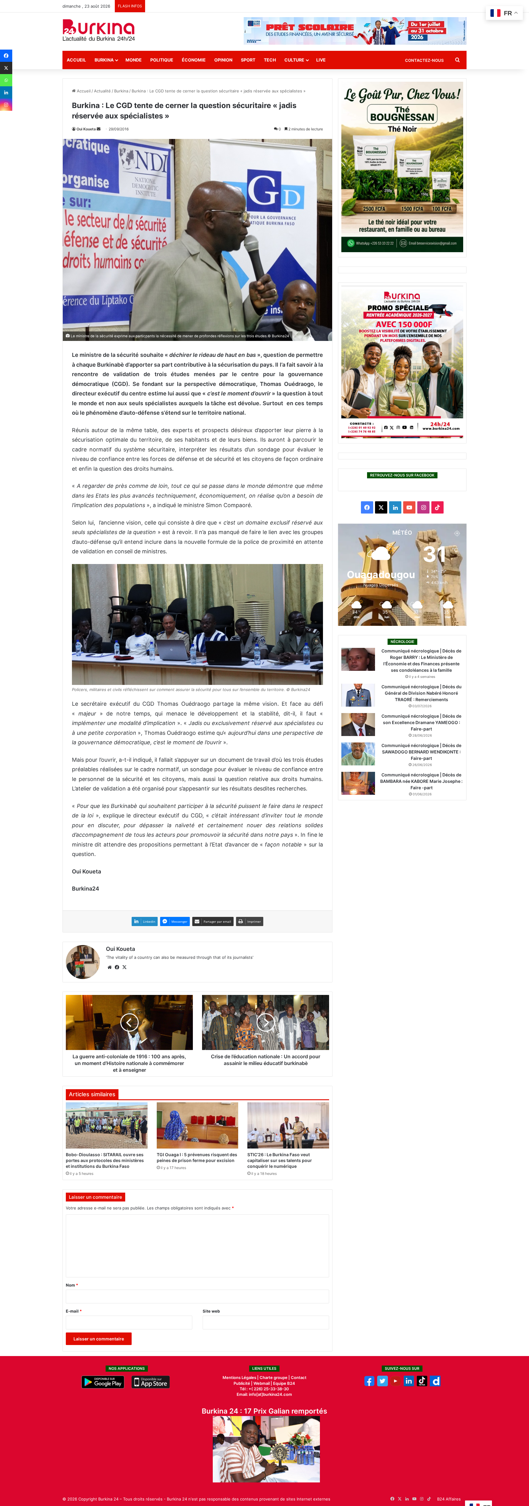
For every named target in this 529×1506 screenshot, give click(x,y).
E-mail (74, 1311)
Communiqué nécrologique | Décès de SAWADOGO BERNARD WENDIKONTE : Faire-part (421, 752)
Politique (161, 59)
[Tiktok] (422, 1384)
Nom (72, 1285)
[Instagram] (6, 105)
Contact (298, 1377)
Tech (270, 59)
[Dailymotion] (435, 1384)
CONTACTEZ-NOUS (424, 60)
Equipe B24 (283, 1383)
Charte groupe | (275, 1377)
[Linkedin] (6, 92)
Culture (294, 59)
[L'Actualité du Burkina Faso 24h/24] (98, 30)
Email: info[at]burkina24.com (264, 1394)
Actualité (102, 90)
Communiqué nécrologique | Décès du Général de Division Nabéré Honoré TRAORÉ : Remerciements (421, 693)
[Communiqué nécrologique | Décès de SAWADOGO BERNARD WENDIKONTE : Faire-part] (358, 753)
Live (321, 59)
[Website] (109, 967)
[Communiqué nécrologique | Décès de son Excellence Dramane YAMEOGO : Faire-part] (358, 724)
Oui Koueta (86, 129)
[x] (382, 1384)
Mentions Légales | (241, 1377)
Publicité (242, 1383)
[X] (6, 68)
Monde (134, 59)
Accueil (76, 59)
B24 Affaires (449, 1499)
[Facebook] (6, 56)
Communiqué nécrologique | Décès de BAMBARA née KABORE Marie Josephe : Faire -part (421, 781)
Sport (248, 59)
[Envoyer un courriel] (98, 129)
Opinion (223, 59)
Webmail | (262, 1383)
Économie (194, 59)
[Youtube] (395, 1384)
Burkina (104, 59)
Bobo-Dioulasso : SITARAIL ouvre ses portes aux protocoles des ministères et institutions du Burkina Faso (105, 1160)
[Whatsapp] (6, 80)
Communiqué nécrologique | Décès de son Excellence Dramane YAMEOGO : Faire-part (421, 722)
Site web (211, 1311)
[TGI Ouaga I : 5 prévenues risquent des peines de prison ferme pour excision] (197, 1125)
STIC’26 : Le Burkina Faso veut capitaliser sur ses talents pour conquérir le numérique (279, 1160)
